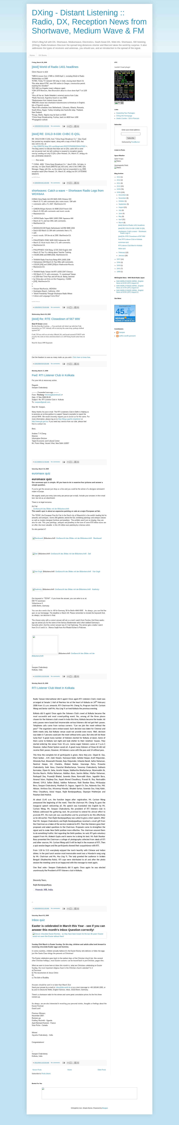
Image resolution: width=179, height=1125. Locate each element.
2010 (119, 186)
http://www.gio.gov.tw (40, 421)
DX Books (43, 55)
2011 (119, 183)
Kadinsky (77, 589)
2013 (119, 177)
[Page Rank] (119, 104)
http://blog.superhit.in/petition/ (69, 419)
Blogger (105, 1108)
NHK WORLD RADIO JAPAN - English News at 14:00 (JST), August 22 (129, 287)
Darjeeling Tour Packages (125, 113)
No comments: (56, 126)
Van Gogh (77, 572)
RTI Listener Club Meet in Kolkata (53, 688)
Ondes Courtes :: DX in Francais (127, 118)
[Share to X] (73, 126)
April (120, 219)
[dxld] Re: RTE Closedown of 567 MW (56, 319)
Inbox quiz (38, 920)
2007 (119, 259)
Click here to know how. (82, 357)
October (122, 201)
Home (32, 55)
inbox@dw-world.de (63, 987)
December (122, 195)
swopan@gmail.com (42, 402)
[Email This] (68, 126)
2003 (119, 265)
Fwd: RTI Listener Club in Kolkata (53, 375)
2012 (119, 180)
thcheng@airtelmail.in (53, 395)
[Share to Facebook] (75, 126)
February (122, 252)
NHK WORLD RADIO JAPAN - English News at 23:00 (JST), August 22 (129, 282)
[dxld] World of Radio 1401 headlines (55, 67)
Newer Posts (37, 1070)
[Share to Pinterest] (78, 126)
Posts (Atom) (46, 1074)
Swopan (122, 332)
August (121, 207)
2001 (119, 269)
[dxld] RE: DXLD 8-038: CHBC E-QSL (56, 134)
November (122, 198)
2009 (119, 189)
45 (120, 311)
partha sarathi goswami (127, 336)
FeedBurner (135, 142)
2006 (119, 262)
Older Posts (102, 1070)
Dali (71, 554)
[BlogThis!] (70, 126)
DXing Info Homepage (124, 116)
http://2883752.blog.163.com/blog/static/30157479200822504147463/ (59, 146)
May (120, 216)
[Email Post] (63, 126)
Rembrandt (79, 538)
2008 (119, 192)
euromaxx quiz (41, 473)
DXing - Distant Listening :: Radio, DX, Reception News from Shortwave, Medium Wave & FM (89, 21)
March (121, 223)
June (121, 213)
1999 (119, 272)
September (123, 204)
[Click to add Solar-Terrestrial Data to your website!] (124, 100)
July (120, 210)
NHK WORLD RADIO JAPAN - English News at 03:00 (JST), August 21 (129, 291)
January (122, 255)
